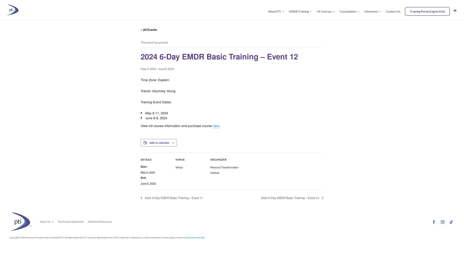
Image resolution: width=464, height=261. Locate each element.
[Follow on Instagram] (442, 222)
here (216, 125)
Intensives (371, 11)
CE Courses (324, 11)
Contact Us (393, 11)
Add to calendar (159, 142)
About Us (45, 221)
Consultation (348, 11)
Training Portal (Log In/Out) (427, 11)
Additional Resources (100, 221)
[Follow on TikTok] (451, 222)
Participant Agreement (71, 221)
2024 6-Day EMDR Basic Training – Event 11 (173, 198)
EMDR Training (299, 11)
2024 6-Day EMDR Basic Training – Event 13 (290, 198)
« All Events (149, 30)
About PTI (274, 11)
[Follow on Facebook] (434, 222)
